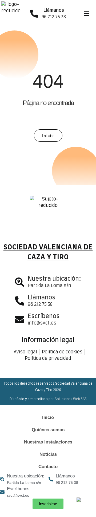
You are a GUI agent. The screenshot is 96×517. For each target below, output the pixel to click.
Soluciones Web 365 (71, 399)
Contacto (48, 466)
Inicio (48, 417)
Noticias (48, 454)
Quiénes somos (48, 429)
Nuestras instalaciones (48, 442)
